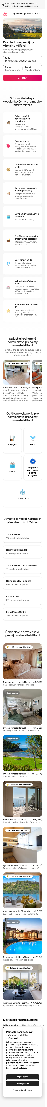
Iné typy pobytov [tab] (10, 1025)
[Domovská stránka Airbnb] (5, 13)
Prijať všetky (22, 1077)
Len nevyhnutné (22, 1083)
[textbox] (12, 69)
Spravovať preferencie (22, 1090)
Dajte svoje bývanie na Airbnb (25, 13)
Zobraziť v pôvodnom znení (26, 6)
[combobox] (22, 60)
